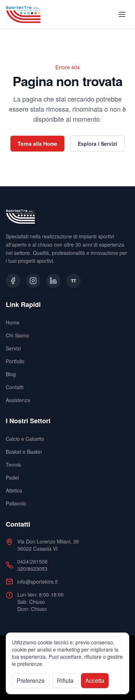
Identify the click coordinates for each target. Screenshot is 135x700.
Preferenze (31, 680)
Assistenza (18, 399)
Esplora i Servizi (97, 143)
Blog (11, 374)
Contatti (14, 387)
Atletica (14, 490)
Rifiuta (65, 680)
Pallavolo (16, 503)
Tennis (13, 464)
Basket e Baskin (24, 451)
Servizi (13, 348)
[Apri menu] (122, 14)
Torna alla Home (37, 143)
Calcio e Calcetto (25, 438)
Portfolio (15, 361)
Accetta (94, 680)
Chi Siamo (17, 335)
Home (12, 322)
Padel (12, 477)
